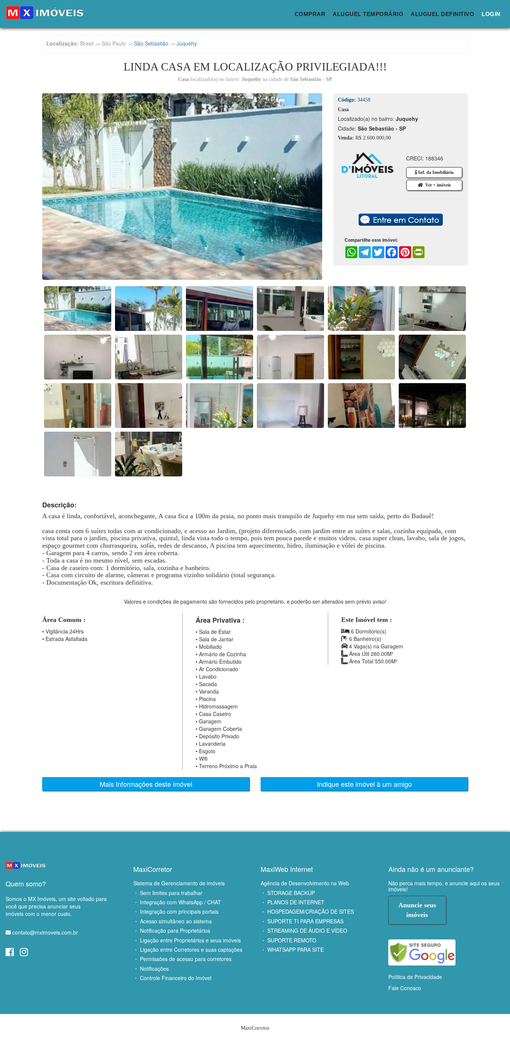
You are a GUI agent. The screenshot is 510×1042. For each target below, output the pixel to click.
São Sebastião (151, 43)
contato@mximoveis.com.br (45, 932)
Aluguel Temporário (368, 14)
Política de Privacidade (415, 976)
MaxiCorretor (152, 869)
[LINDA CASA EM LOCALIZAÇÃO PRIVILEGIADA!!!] (182, 186)
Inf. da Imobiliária (435, 172)
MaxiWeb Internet (287, 869)
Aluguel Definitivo (442, 14)
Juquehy (187, 43)
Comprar (310, 14)
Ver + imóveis (437, 185)
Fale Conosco (404, 988)
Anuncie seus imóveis (417, 910)
